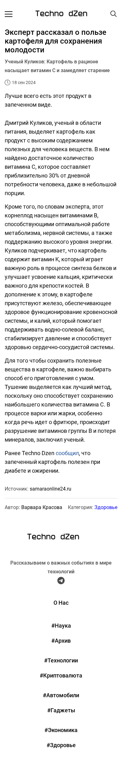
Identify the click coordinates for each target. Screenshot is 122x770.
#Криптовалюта (61, 675)
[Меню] (9, 13)
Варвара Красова (41, 507)
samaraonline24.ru (50, 489)
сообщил (67, 453)
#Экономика (61, 730)
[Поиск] (113, 14)
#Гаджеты (61, 710)
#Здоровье (61, 745)
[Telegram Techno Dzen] (61, 581)
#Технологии (61, 660)
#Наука (61, 625)
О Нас (61, 602)
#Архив (61, 640)
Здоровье (105, 507)
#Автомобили (61, 695)
